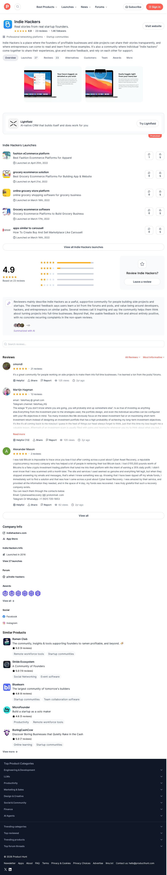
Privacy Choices (81, 863)
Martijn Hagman (23, 389)
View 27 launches (12, 561)
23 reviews (41, 30)
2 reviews (36, 453)
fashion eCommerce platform (31, 153)
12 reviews (36, 394)
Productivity (21, 722)
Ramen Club (19, 639)
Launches (67, 7)
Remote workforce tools (29, 653)
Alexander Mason (24, 449)
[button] (129, 57)
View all (83, 515)
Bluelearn (18, 684)
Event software (50, 676)
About (29, 863)
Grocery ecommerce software (31, 209)
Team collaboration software (61, 699)
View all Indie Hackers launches (83, 247)
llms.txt (109, 863)
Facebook (12, 616)
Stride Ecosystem (23, 661)
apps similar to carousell (28, 228)
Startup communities (57, 36)
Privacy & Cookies (61, 863)
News (84, 7)
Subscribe (135, 7)
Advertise (98, 863)
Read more (19, 434)
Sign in (156, 7)
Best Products (45, 7)
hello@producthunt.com (141, 863)
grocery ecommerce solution (31, 172)
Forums (99, 7)
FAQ (37, 863)
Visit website (153, 26)
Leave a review (142, 281)
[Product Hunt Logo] (7, 6)
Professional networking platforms (25, 36)
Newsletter (9, 863)
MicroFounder (21, 707)
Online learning (23, 744)
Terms (45, 863)
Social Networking (25, 676)
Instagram (12, 623)
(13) (23, 440)
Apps (21, 863)
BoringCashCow (22, 730)
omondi (18, 364)
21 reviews (36, 368)
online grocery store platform (31, 190)
